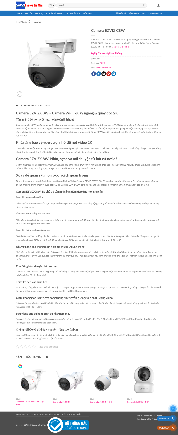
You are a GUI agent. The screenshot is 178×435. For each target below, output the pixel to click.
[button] (158, 5)
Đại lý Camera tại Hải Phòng (106, 53)
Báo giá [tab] (49, 106)
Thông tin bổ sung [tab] (33, 106)
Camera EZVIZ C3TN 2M (101, 402)
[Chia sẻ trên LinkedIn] (113, 73)
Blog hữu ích (73, 13)
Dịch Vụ (39, 13)
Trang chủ (23, 21)
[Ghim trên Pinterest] (108, 73)
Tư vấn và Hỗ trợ (55, 13)
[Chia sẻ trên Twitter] (98, 73)
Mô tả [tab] (19, 106)
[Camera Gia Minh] (30, 5)
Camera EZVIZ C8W (103, 67)
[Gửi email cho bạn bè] (103, 73)
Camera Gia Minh (120, 46)
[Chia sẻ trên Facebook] (93, 73)
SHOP (19, 13)
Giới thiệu (88, 13)
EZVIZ (37, 21)
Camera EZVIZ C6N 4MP (138, 402)
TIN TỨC (29, 13)
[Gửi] (144, 5)
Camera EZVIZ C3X (61, 402)
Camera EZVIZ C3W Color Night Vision (30, 402)
